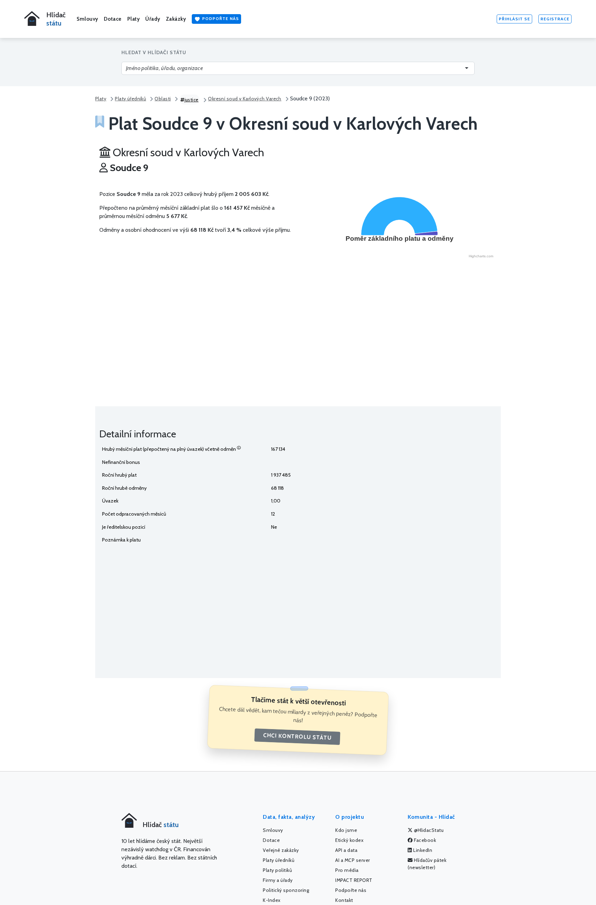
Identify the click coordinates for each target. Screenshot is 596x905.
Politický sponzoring (286, 890)
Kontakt (344, 900)
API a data (346, 850)
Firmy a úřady (278, 880)
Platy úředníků (130, 99)
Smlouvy (87, 19)
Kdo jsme (346, 830)
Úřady (152, 19)
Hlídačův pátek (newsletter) (427, 864)
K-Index (272, 900)
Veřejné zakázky (281, 850)
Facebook (424, 840)
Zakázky (176, 19)
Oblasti (163, 99)
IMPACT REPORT (353, 880)
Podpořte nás (220, 18)
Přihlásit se (514, 18)
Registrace (554, 18)
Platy (133, 19)
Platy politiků (277, 870)
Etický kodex (349, 840)
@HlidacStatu (428, 830)
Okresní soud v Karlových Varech (244, 99)
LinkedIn (422, 850)
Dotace (113, 19)
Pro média (347, 870)
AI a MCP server (352, 860)
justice (192, 99)
